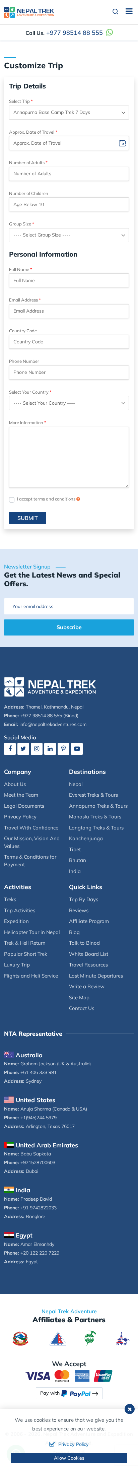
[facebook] (10, 748)
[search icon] (115, 12)
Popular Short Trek (25, 954)
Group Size (20, 223)
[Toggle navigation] (126, 12)
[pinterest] (63, 748)
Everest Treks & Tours (93, 795)
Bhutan (77, 860)
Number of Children (28, 193)
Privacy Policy (20, 816)
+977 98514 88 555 (74, 33)
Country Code (23, 330)
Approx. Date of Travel (31, 132)
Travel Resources (88, 964)
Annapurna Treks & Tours (98, 806)
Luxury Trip (17, 964)
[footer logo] (50, 686)
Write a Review (87, 986)
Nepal (76, 784)
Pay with (50, 1393)
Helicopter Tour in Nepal (32, 932)
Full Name (19, 269)
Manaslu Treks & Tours (95, 816)
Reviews (78, 910)
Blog (74, 932)
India (75, 871)
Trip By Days (83, 899)
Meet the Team (21, 795)
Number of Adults (27, 162)
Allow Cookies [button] (69, 1458)
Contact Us (81, 1008)
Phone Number (24, 361)
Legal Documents (24, 806)
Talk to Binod (84, 943)
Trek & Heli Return (25, 943)
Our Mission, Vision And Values (32, 842)
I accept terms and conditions (46, 499)
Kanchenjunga (86, 838)
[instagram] (37, 748)
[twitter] (23, 748)
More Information (26, 422)
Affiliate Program (89, 921)
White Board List (88, 954)
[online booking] (69, 1375)
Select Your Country (29, 392)
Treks (10, 899)
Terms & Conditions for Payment (30, 861)
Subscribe (69, 627)
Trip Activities (19, 910)
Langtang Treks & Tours (96, 827)
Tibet (75, 849)
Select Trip (19, 101)
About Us (15, 784)
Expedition (16, 921)
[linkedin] (50, 748)
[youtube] (77, 748)
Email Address (23, 300)
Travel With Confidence (31, 827)
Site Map (79, 997)
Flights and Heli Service (31, 976)
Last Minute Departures (96, 976)
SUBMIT (27, 518)
